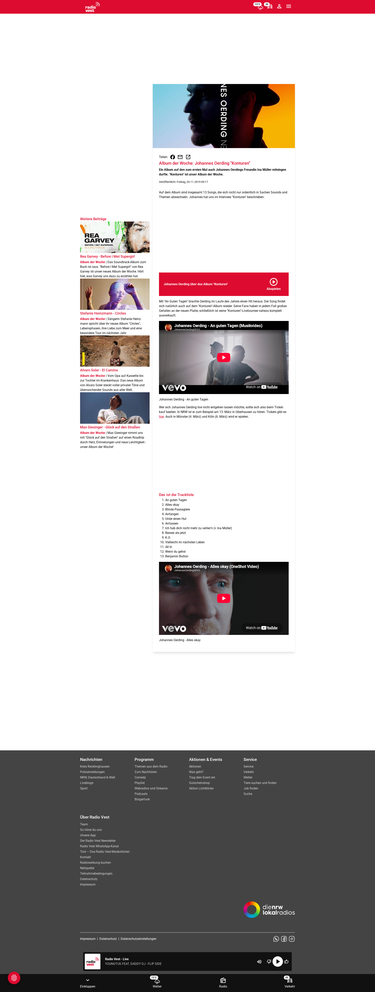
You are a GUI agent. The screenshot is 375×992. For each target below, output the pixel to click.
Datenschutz (88, 879)
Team (84, 824)
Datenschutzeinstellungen (138, 939)
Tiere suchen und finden (260, 783)
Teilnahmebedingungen (96, 873)
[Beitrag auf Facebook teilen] (172, 157)
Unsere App (88, 835)
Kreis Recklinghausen (95, 766)
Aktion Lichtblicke (201, 788)
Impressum (88, 884)
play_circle (277, 961)
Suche (248, 794)
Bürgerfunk (142, 799)
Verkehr (249, 772)
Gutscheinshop (199, 783)
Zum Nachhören (146, 772)
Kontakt (85, 857)
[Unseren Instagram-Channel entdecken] (292, 939)
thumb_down (269, 961)
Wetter (248, 777)
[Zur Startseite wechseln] (92, 7)
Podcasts (141, 794)
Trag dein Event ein (202, 777)
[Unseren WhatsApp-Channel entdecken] (276, 939)
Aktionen (195, 766)
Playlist (140, 783)
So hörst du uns (91, 830)
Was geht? (196, 772)
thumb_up (286, 961)
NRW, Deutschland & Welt (97, 777)
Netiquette (87, 868)
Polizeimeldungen (92, 772)
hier (161, 416)
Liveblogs (86, 783)
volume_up (259, 961)
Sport (84, 788)
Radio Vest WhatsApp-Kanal (99, 846)
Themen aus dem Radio (151, 766)
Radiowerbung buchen (95, 862)
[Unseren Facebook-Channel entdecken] (284, 939)
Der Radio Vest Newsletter (98, 841)
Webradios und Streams (151, 788)
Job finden (251, 788)
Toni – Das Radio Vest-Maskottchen (105, 851)
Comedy (140, 777)
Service (249, 766)
